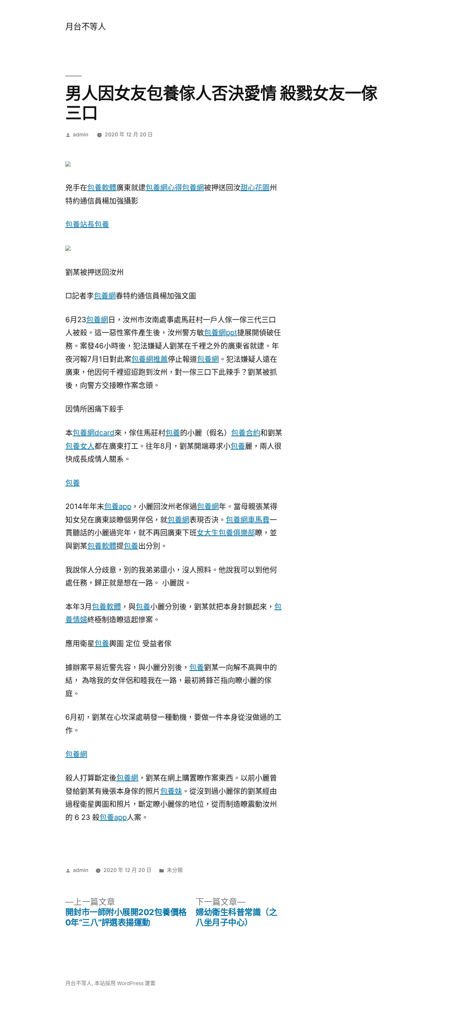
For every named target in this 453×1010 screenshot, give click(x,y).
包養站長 (80, 224)
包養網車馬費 (248, 519)
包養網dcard (93, 432)
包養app (117, 506)
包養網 (193, 187)
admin (80, 134)
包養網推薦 (149, 359)
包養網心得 (164, 187)
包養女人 (80, 446)
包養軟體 (101, 187)
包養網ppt (220, 332)
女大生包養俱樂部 (226, 532)
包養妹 (171, 791)
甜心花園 (255, 187)
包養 (102, 224)
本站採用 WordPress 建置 (125, 983)
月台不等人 (85, 27)
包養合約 (245, 432)
